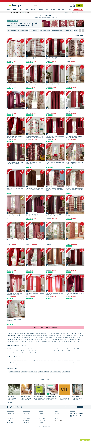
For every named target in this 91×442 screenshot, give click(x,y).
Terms (56, 416)
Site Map (57, 413)
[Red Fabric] (80, 23)
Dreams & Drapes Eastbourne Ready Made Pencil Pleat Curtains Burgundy (35, 84)
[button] (79, 35)
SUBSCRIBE (79, 407)
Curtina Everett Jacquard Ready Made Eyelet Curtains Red (74, 215)
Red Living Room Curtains (44, 371)
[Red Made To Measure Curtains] (46, 23)
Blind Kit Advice (26, 416)
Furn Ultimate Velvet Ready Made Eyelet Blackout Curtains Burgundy (74, 137)
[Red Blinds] (54, 23)
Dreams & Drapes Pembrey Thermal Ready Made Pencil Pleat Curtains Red (35, 267)
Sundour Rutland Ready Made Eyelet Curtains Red (73, 58)
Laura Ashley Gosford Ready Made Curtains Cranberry (55, 163)
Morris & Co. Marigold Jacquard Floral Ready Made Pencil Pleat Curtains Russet (15, 241)
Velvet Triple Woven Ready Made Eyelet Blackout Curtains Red (15, 137)
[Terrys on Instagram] (18, 407)
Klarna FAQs (10, 422)
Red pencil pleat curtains (23, 30)
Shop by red (68, 30)
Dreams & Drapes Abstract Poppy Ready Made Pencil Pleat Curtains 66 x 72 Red (34, 137)
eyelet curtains (30, 333)
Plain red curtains (34, 30)
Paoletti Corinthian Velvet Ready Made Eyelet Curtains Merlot (34, 215)
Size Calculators (26, 413)
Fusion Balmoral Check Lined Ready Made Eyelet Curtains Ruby (35, 58)
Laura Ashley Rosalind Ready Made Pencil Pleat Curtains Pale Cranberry (55, 241)
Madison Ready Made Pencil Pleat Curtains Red (15, 267)
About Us (41, 413)
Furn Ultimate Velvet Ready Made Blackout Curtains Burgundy (55, 137)
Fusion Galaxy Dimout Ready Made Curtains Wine (14, 110)
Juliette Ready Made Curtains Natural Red (74, 84)
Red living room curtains (45, 30)
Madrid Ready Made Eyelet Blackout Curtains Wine (33, 163)
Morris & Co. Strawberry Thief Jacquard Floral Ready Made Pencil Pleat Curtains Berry (54, 189)
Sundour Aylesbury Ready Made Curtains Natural (35, 110)
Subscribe (41, 422)
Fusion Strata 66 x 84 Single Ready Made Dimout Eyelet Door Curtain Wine (54, 84)
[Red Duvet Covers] (63, 23)
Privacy (56, 418)
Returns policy (10, 418)
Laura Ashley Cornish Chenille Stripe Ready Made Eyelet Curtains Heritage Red (15, 215)
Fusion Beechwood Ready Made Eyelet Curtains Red (15, 58)
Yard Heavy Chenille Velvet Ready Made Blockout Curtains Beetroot (54, 215)
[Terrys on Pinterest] (14, 407)
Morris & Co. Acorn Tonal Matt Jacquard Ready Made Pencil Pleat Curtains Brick (74, 189)
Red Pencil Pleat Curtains (55, 371)
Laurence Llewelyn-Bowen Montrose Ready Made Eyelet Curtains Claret (75, 110)
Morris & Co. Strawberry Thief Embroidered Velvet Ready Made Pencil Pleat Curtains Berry (35, 242)
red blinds (49, 337)
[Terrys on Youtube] (21, 407)
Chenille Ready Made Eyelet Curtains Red (74, 267)
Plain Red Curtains (66, 371)
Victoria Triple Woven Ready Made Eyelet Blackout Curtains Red (74, 163)
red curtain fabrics (59, 339)
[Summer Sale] (78, 9)
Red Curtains (24, 371)
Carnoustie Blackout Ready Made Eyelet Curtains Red (15, 84)
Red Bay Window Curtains (14, 371)
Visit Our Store (42, 420)
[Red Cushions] (71, 23)
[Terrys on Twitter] (11, 407)
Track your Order (11, 416)
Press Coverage (42, 416)
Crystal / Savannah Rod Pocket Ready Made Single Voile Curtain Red (14, 294)
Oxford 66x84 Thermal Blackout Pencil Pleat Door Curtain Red (54, 110)
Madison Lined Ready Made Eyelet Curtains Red (75, 294)
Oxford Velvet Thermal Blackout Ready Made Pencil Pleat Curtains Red (54, 58)
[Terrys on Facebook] (7, 407)
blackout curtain (32, 339)
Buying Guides (26, 420)
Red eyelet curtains (12, 30)
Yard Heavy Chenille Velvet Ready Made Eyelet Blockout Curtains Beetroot (15, 163)
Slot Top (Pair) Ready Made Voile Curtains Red (35, 294)
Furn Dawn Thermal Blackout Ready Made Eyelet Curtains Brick (55, 267)
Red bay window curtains (56, 30)
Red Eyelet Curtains (33, 371)
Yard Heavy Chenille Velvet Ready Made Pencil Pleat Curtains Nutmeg (34, 189)
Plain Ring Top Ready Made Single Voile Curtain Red (54, 294)
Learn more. (54, 327)
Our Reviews (42, 418)
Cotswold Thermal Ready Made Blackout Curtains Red (15, 320)
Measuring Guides (27, 418)
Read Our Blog (26, 422)
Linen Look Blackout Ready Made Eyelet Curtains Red (15, 189)
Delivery (9, 420)
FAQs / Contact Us (11, 413)
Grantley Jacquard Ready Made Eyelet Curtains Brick (74, 241)
